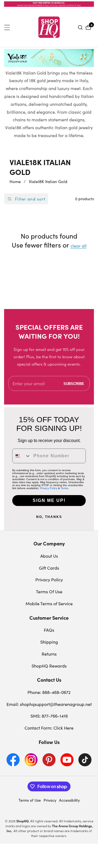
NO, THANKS (49, 517)
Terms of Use (30, 800)
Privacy (50, 800)
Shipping (49, 642)
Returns (49, 654)
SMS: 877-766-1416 (49, 716)
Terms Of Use (49, 591)
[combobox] (22, 456)
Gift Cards (49, 568)
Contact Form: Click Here (49, 728)
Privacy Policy (48, 488)
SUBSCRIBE (73, 383)
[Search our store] (81, 27)
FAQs (49, 630)
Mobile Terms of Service (49, 603)
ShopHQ (22, 821)
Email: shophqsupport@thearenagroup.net (49, 704)
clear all (79, 246)
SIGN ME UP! (49, 500)
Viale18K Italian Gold (48, 181)
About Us (49, 556)
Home (15, 181)
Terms (64, 488)
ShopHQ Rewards (49, 666)
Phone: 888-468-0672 (49, 692)
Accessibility (69, 800)
